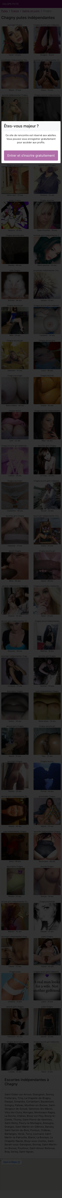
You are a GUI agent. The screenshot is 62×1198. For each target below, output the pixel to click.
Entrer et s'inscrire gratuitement (31, 155)
